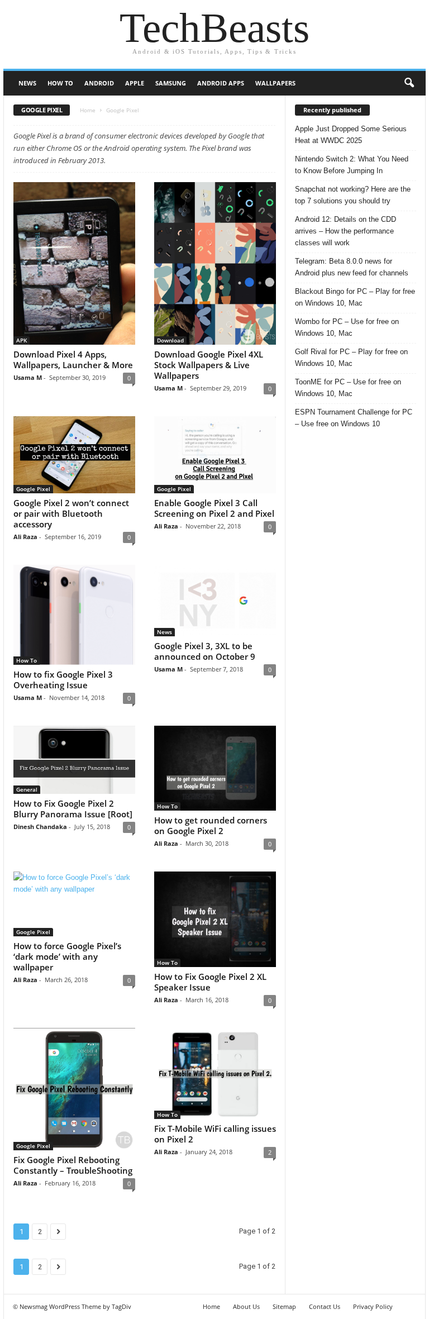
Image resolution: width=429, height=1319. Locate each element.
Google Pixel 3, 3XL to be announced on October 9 (204, 651)
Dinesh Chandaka (40, 826)
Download (170, 340)
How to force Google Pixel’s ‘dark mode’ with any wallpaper (67, 956)
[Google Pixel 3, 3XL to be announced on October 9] (215, 600)
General (26, 789)
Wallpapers (275, 83)
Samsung (170, 83)
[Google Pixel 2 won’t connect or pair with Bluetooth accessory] (74, 454)
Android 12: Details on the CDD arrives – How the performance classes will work (345, 231)
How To (60, 83)
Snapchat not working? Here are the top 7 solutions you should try (353, 195)
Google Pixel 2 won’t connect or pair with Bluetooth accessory (71, 513)
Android (99, 83)
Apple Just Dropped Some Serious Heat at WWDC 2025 (351, 135)
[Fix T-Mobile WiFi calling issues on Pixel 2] (215, 1073)
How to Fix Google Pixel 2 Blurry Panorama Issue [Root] (72, 809)
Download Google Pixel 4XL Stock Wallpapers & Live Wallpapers (208, 365)
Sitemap (284, 1306)
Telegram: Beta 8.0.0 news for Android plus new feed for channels (351, 267)
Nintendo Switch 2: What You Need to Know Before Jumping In (351, 165)
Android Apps (220, 83)
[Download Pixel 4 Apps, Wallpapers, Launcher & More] (74, 263)
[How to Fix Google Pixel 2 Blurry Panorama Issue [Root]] (74, 760)
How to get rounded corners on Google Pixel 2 (210, 825)
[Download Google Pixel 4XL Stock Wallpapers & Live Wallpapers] (215, 263)
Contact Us (324, 1306)
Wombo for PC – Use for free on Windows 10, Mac (347, 327)
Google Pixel (33, 489)
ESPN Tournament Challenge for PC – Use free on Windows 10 (353, 418)
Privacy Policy (373, 1306)
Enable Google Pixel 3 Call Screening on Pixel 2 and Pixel (214, 508)
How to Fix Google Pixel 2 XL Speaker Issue (210, 982)
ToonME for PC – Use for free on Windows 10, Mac (348, 388)
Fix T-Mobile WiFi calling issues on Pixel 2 (215, 1134)
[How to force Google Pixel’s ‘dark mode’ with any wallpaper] (74, 904)
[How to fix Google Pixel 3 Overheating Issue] (74, 615)
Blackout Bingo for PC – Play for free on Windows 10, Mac (355, 297)
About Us (246, 1306)
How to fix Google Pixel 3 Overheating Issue (63, 680)
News (27, 83)
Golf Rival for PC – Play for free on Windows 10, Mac (351, 357)
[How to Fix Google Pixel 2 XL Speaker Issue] (215, 920)
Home (88, 110)
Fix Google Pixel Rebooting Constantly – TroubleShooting (72, 1165)
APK (21, 340)
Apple (134, 83)
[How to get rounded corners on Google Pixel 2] (215, 768)
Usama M (27, 377)
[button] (409, 83)
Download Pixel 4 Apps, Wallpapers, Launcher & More (73, 359)
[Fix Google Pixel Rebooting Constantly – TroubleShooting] (74, 1089)
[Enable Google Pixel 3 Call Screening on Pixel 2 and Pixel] (215, 454)
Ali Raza (25, 536)
